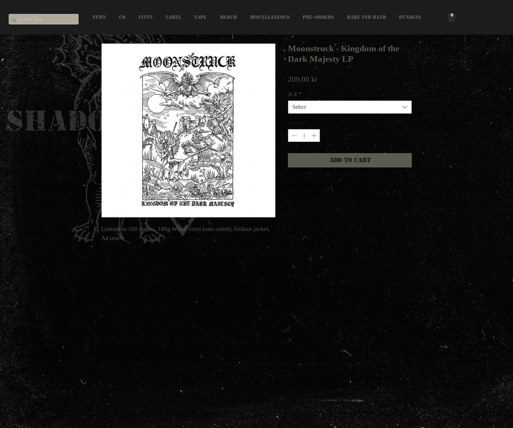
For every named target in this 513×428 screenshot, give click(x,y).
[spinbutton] (304, 135)
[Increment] (314, 135)
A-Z (295, 94)
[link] (452, 17)
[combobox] (350, 107)
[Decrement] (293, 135)
